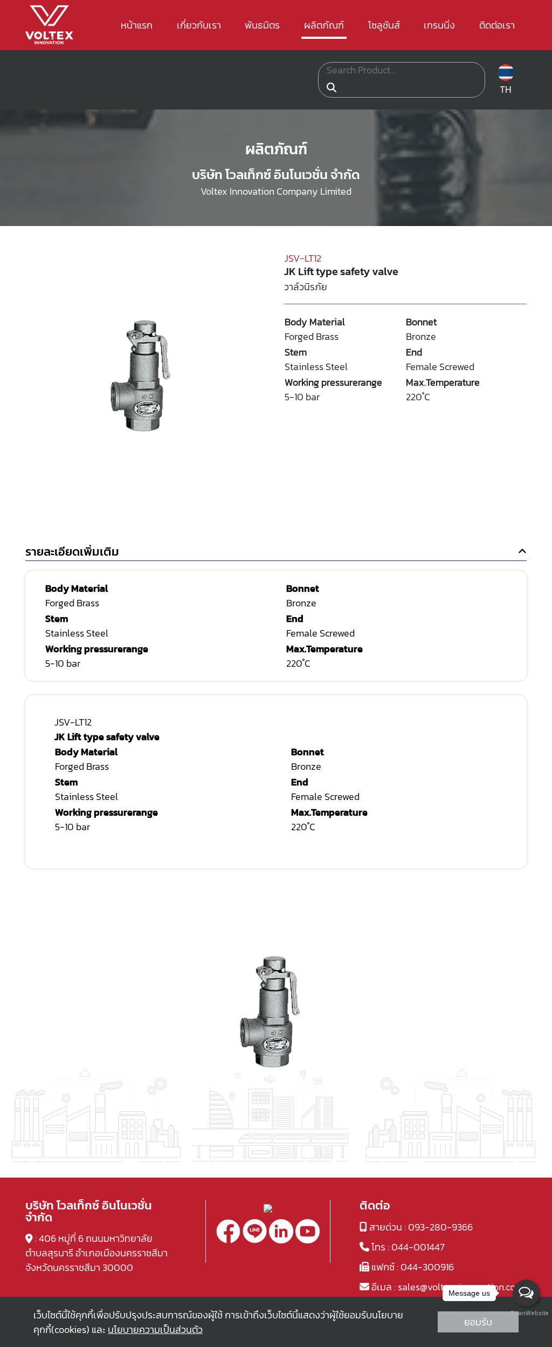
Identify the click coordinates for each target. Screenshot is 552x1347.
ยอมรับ (478, 1322)
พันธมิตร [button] (262, 25)
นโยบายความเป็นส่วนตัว (155, 1329)
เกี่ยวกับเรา (199, 25)
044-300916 (427, 1267)
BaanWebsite (526, 1313)
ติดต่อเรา (497, 25)
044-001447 (418, 1247)
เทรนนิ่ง (439, 25)
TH (506, 89)
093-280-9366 (440, 1227)
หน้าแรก (137, 25)
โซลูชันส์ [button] (384, 25)
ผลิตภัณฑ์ (324, 25)
